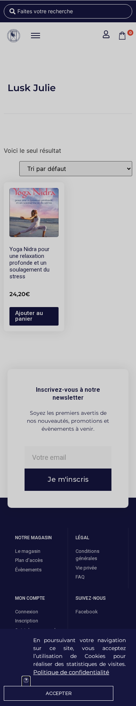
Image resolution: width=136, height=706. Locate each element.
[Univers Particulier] (26, 681)
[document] (68, 353)
